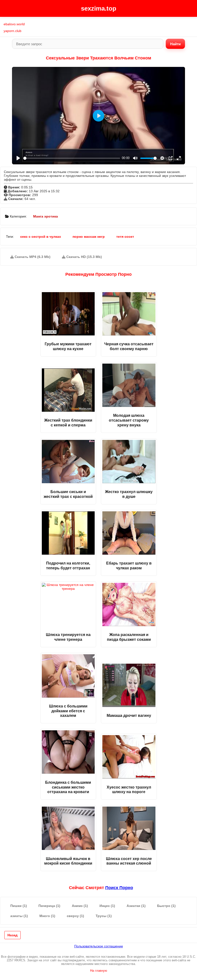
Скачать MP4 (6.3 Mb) (32, 257)
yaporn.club (12, 31)
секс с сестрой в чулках (40, 236)
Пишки (18, 906)
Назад (12, 935)
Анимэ (80, 906)
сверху (75, 916)
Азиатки (136, 906)
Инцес (107, 906)
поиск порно (119, 887)
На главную (98, 970)
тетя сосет (125, 236)
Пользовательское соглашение (98, 946)
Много (47, 916)
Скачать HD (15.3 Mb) (83, 257)
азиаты (19, 916)
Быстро (166, 906)
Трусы (104, 916)
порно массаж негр (89, 236)
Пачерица (49, 906)
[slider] (71, 158)
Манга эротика (45, 216)
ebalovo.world (14, 24)
